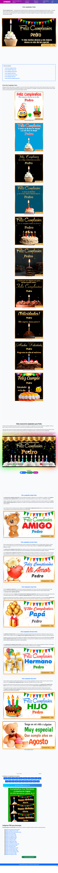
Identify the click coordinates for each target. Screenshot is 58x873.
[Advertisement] (29, 55)
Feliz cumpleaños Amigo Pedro (10, 69)
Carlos (13, 778)
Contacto (37, 864)
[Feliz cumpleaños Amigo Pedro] (29, 524)
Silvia (23, 781)
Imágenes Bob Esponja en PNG (11, 838)
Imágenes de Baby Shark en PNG (11, 842)
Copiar (36, 472)
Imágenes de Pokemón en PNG (11, 836)
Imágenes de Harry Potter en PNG (11, 845)
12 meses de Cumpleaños (27, 2)
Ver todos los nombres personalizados (22, 785)
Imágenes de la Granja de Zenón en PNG (13, 829)
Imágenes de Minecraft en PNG (11, 841)
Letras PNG (53, 2)
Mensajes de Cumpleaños (36, 2)
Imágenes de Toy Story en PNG (11, 853)
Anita (10, 781)
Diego (16, 781)
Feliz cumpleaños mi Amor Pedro (11, 71)
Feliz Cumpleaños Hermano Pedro (29, 631)
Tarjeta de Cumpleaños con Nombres (17, 2)
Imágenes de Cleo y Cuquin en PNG (12, 850)
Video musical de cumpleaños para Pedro (12, 78)
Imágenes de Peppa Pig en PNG (11, 837)
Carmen (20, 778)
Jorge (17, 778)
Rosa (36, 778)
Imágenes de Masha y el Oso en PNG (12, 830)
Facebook (23, 472)
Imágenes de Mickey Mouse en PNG (12, 847)
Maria (20, 781)
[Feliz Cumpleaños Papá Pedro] (29, 613)
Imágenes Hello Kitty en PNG (11, 846)
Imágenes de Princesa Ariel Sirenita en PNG (13, 832)
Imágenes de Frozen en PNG (11, 833)
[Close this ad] (57, 866)
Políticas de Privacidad (33, 864)
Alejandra (25, 778)
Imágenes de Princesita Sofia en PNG (12, 851)
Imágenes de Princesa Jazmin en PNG (12, 844)
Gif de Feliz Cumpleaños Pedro (10, 68)
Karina (31, 781)
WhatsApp (30, 472)
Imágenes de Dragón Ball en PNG (11, 849)
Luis (29, 778)
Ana (13, 781)
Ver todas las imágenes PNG (29, 857)
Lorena (39, 778)
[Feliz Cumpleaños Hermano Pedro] (29, 660)
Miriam (34, 781)
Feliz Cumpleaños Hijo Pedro (10, 76)
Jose (6, 781)
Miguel (32, 778)
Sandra (27, 781)
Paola (38, 781)
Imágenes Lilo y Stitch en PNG (11, 834)
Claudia (5, 778)
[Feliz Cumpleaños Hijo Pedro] (29, 705)
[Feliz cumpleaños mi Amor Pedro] (29, 569)
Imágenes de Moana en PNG (10, 840)
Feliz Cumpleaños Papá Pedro (10, 73)
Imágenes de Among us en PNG (11, 854)
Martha (9, 778)
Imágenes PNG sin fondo (46, 2)
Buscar (40, 773)
